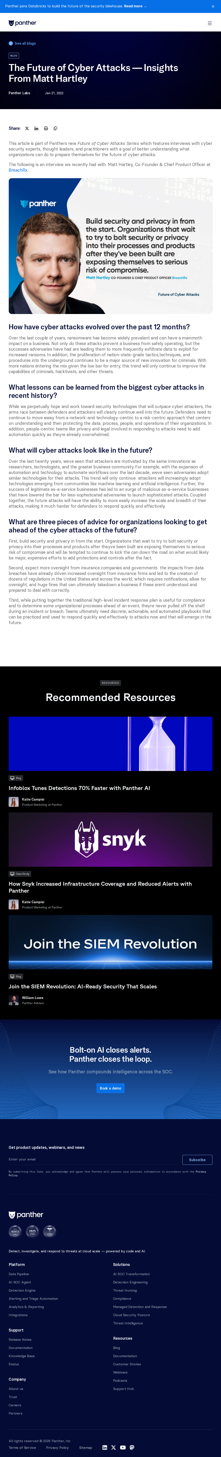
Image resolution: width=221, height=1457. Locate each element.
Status (14, 1364)
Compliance (122, 1298)
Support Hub (123, 1388)
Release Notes (20, 1339)
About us (16, 1388)
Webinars (120, 1372)
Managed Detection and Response (140, 1307)
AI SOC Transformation (131, 1274)
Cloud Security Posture (131, 1315)
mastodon (132, 1447)
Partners (15, 1413)
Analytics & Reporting (26, 1307)
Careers (15, 1405)
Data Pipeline (19, 1274)
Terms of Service (22, 1447)
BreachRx (18, 170)
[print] (46, 128)
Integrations (18, 1315)
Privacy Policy (57, 1447)
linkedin (105, 1447)
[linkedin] (36, 128)
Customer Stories (127, 1364)
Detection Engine (22, 1290)
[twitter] (27, 128)
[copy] (55, 128)
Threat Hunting (125, 1290)
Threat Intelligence (128, 1323)
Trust (13, 1397)
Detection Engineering (130, 1282)
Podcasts (120, 1380)
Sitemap (85, 1447)
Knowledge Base (22, 1356)
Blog (116, 1348)
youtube (123, 1447)
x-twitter (113, 1447)
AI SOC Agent (20, 1282)
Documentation (21, 1348)
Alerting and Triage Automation (33, 1298)
